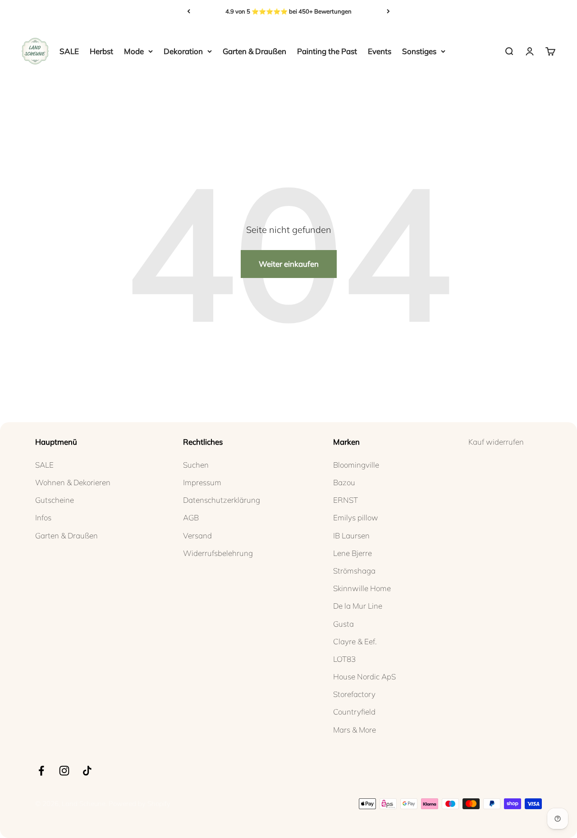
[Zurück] (188, 11)
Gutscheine (54, 500)
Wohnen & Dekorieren (72, 482)
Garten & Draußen (254, 51)
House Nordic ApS (364, 676)
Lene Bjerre (352, 553)
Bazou (344, 482)
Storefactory (354, 694)
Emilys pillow (355, 517)
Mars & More (354, 729)
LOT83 (344, 659)
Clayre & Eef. (355, 641)
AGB (191, 517)
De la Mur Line (357, 605)
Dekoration (183, 51)
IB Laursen (351, 535)
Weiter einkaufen (289, 264)
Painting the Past (327, 51)
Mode (134, 51)
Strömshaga (354, 570)
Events (379, 51)
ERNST (345, 500)
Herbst (101, 51)
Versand (197, 535)
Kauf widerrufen (496, 441)
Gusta (343, 623)
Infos (43, 517)
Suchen (196, 464)
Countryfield (354, 711)
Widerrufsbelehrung (218, 553)
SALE (69, 51)
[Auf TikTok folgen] (87, 771)
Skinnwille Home (362, 588)
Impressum (202, 482)
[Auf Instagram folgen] (64, 771)
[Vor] (388, 11)
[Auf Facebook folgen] (41, 771)
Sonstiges (419, 51)
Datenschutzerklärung (221, 500)
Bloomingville (356, 464)
